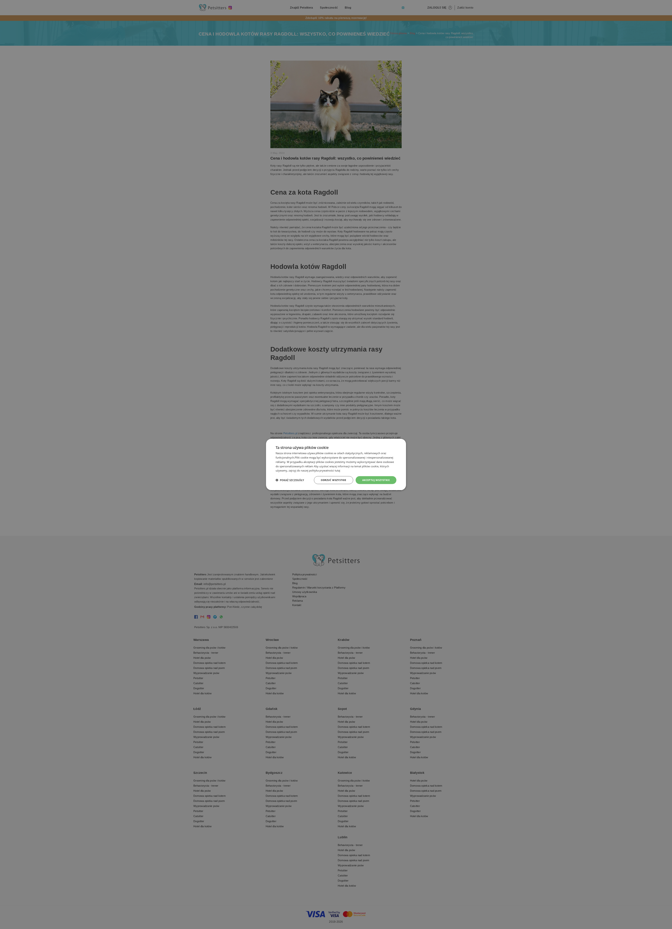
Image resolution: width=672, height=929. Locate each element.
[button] (290, 480)
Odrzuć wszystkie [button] (333, 480)
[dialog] (336, 464)
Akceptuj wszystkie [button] (376, 480)
